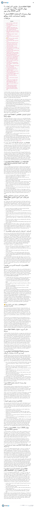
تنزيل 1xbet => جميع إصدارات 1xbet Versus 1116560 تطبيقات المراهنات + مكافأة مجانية (12, 63)
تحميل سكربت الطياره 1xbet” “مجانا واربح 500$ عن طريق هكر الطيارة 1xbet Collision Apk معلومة (12, 80)
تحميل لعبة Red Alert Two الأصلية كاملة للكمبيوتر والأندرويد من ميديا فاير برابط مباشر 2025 (12, 60)
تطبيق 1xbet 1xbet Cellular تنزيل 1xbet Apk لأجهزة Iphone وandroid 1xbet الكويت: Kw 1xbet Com (12, 28)
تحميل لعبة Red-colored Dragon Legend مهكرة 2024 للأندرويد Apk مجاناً (12, 88)
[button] (33, 2)
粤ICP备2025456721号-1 (31, 505)
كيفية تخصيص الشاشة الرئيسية (11, 67)
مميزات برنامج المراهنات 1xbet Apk (12, 56)
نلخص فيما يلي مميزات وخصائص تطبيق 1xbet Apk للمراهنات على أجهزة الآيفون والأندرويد (12, 31)
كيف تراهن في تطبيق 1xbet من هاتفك (12, 57)
